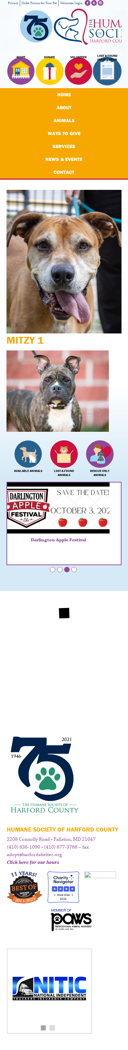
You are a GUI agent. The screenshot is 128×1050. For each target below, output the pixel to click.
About (64, 107)
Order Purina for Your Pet (39, 3)
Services (64, 146)
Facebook (87, 3)
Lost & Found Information (107, 58)
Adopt (20, 57)
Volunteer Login (71, 3)
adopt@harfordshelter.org (34, 854)
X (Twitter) (94, 3)
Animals (64, 120)
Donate (49, 57)
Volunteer (78, 57)
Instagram (100, 3)
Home (64, 95)
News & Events (64, 159)
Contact (64, 172)
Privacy (13, 3)
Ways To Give (64, 133)
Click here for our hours (33, 862)
